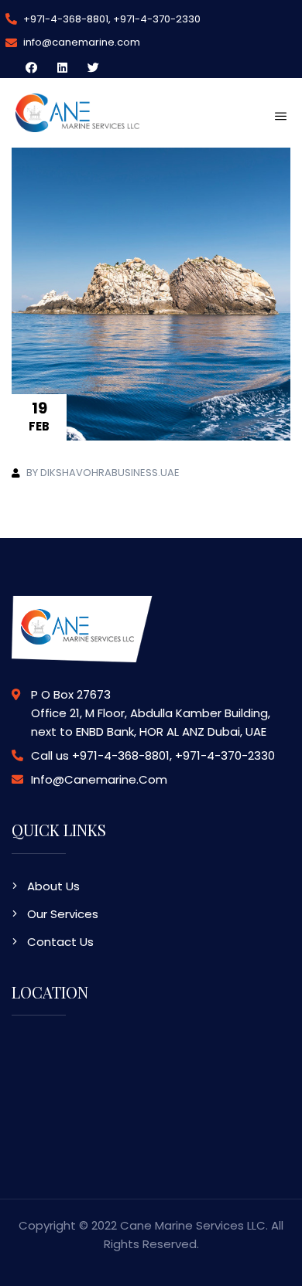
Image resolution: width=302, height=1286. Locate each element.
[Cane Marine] (77, 112)
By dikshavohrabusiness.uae (103, 472)
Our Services (62, 914)
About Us (53, 886)
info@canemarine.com (80, 42)
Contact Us (60, 942)
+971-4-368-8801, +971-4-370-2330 (111, 19)
